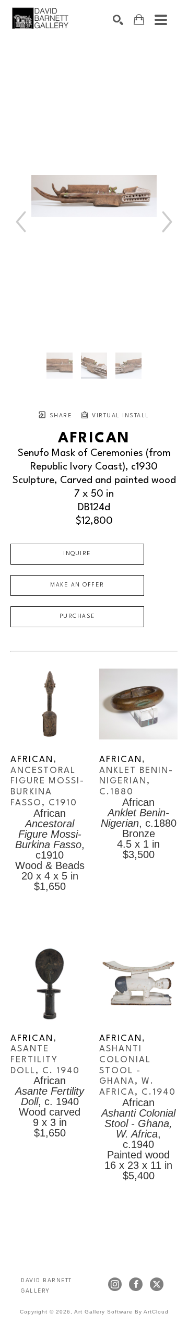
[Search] (118, 20)
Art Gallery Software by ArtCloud (121, 1312)
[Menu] (161, 20)
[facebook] (136, 1284)
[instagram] (115, 1284)
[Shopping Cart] (139, 20)
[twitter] (156, 1284)
